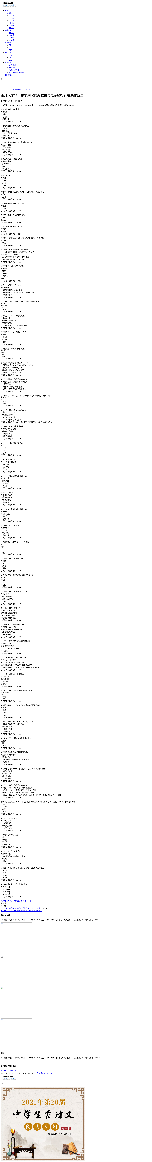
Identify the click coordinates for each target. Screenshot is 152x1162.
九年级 (11, 40)
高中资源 (8, 43)
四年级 (11, 23)
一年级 (11, 15)
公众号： (4, 1070)
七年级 (11, 35)
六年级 (11, 28)
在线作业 (12, 65)
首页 (6, 10)
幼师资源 (8, 52)
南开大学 (22, 89)
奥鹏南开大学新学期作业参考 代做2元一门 (16, 901)
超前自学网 (15, 89)
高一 (10, 45)
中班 (10, 57)
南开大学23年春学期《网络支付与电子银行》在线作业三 (21, 911)
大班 (10, 60)
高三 (10, 50)
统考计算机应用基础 (16, 72)
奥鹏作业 (8, 62)
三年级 (11, 20)
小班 (10, 55)
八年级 (11, 38)
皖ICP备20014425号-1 (44, 1073)
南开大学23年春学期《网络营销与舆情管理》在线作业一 (21, 908)
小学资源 (8, 13)
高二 (10, 48)
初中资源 (8, 30)
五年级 (11, 25)
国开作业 (8, 75)
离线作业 (12, 67)
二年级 (11, 18)
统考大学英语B (14, 70)
